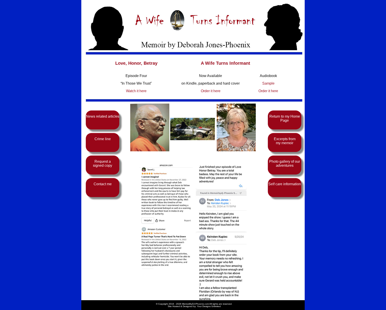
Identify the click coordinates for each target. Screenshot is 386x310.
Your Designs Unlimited (209, 306)
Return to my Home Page (284, 118)
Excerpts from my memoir (285, 141)
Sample (268, 83)
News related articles (102, 116)
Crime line (102, 139)
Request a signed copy (102, 163)
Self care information (284, 184)
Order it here (210, 91)
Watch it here (136, 91)
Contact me (103, 184)
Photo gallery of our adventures (284, 163)
